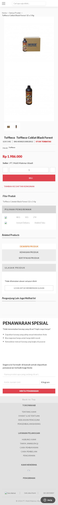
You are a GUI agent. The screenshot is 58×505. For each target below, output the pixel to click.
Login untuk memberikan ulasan (29, 288)
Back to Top (29, 399)
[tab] (29, 246)
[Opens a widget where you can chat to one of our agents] (47, 500)
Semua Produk (15, 13)
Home (4, 13)
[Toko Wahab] (10, 493)
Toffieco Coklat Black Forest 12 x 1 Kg (18, 15)
